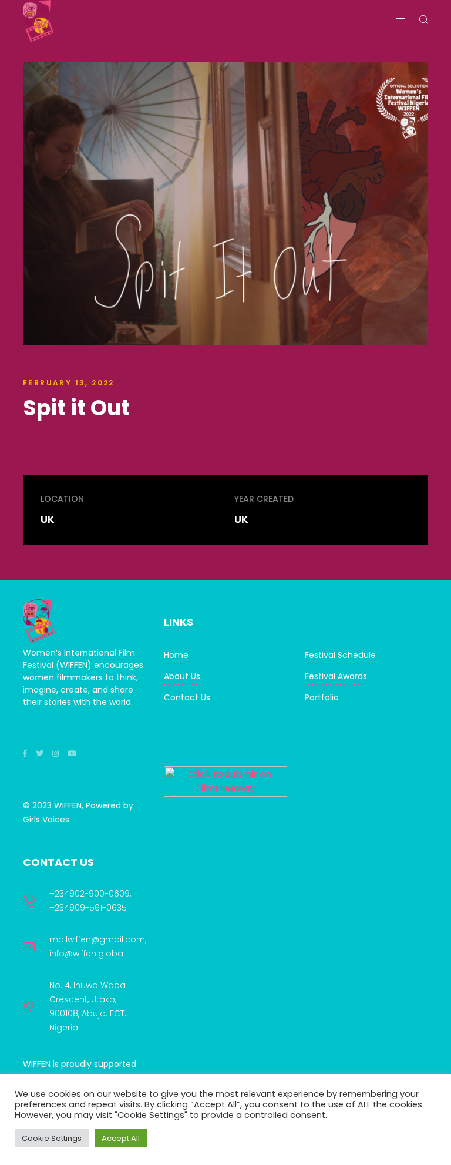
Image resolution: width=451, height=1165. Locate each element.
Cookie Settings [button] (52, 1138)
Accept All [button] (121, 1138)
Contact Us (187, 697)
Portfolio (322, 697)
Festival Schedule (340, 655)
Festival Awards (336, 676)
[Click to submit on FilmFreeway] (225, 793)
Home (176, 655)
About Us (182, 676)
